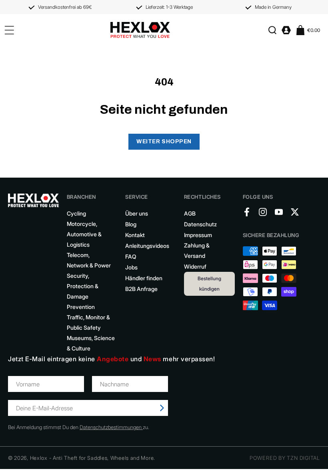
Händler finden (143, 278)
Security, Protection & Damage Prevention (82, 291)
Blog (130, 224)
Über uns (136, 213)
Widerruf (195, 266)
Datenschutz (200, 224)
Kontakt (135, 235)
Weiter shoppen (164, 141)
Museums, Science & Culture (91, 343)
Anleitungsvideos (147, 245)
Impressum (198, 235)
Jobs (131, 267)
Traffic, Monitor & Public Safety (88, 322)
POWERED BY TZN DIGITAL (285, 458)
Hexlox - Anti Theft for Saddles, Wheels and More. (92, 458)
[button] (272, 30)
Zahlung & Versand (197, 250)
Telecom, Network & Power (89, 260)
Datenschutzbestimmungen (111, 427)
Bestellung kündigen (209, 283)
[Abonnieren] (162, 408)
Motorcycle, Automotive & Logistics (84, 234)
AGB (190, 213)
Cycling (76, 213)
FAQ (130, 256)
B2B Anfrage (141, 288)
